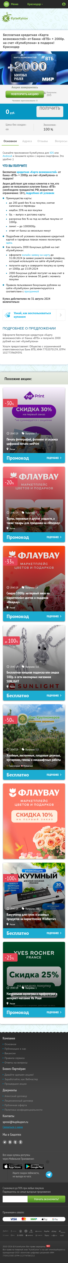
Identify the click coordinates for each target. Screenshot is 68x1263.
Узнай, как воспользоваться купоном (32, 315)
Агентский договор (16, 1096)
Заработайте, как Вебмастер (21, 1079)
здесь (9, 242)
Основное (10, 141)
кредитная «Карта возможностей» (37, 172)
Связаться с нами (13, 1127)
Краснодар (34, 4)
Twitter (15, 1142)
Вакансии (10, 1053)
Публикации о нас (15, 1048)
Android (8, 156)
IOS (52, 152)
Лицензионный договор (19, 1100)
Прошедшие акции (16, 1083)
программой (31, 291)
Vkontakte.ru (10, 1142)
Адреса (27, 141)
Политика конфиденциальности (23, 1109)
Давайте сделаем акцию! (19, 1074)
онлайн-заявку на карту (36, 255)
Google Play (34, 1166)
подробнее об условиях (40, 193)
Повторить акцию (25, 94)
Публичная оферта (16, 1105)
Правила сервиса (15, 1058)
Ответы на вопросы (16, 1062)
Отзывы (42, 141)
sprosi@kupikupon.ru (15, 1122)
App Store (12, 1166)
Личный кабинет (64, 4)
